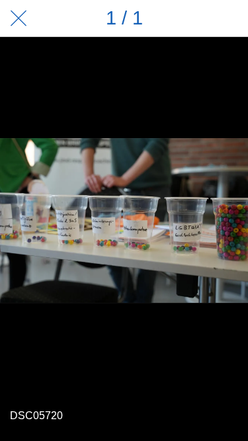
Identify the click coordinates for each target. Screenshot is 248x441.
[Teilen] (195, 18)
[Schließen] (18, 18)
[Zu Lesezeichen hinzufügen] (229, 18)
